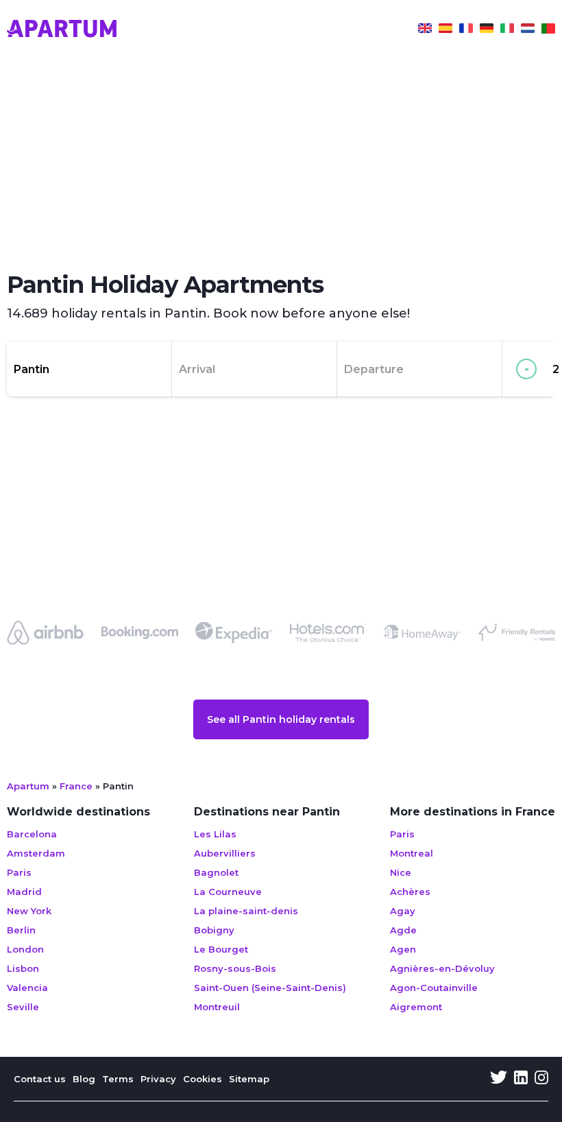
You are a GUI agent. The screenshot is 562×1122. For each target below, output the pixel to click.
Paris (19, 872)
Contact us (40, 1078)
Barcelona (32, 833)
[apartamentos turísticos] (445, 30)
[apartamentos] (548, 30)
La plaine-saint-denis (246, 910)
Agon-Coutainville (434, 987)
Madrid (24, 891)
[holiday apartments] (425, 30)
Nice (400, 872)
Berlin (21, 929)
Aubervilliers (225, 853)
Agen (403, 949)
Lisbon (23, 968)
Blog (84, 1078)
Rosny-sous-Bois (235, 968)
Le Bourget (221, 949)
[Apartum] (62, 30)
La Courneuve (228, 891)
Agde (403, 929)
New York (29, 910)
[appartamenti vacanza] (507, 30)
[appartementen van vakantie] (528, 30)
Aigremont (416, 1006)
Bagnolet (216, 872)
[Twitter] (498, 1079)
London (25, 949)
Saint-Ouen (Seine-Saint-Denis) (270, 987)
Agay (402, 910)
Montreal (411, 853)
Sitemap (249, 1078)
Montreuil (217, 1006)
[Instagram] (541, 1079)
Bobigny (214, 929)
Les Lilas (215, 833)
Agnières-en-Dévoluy (442, 968)
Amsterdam (36, 853)
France (76, 785)
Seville (23, 1006)
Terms (118, 1078)
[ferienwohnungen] (486, 30)
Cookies (202, 1078)
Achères (410, 891)
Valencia (27, 987)
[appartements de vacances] (466, 30)
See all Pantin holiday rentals (281, 719)
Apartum (28, 785)
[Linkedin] (521, 1079)
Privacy (158, 1078)
